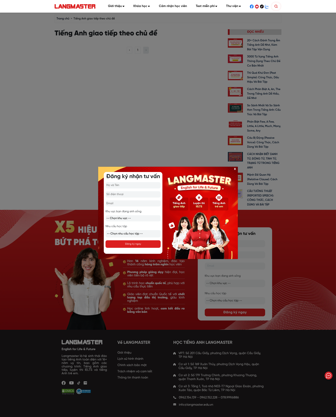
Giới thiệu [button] (115, 6)
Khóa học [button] (140, 6)
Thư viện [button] (232, 6)
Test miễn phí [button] (205, 6)
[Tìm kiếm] (276, 6)
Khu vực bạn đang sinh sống (123, 211)
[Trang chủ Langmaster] (76, 6)
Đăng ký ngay (133, 244)
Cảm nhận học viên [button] (173, 6)
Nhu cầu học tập (116, 226)
